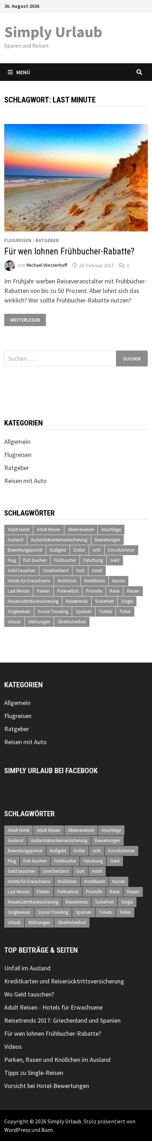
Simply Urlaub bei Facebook (51, 770)
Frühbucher (65, 560)
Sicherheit (104, 601)
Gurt (80, 570)
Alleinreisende (81, 530)
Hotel (97, 570)
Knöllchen (67, 581)
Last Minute (18, 591)
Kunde (118, 581)
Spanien (84, 611)
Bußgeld (58, 550)
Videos (13, 1046)
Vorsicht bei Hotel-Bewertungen (46, 1086)
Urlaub (14, 622)
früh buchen (35, 560)
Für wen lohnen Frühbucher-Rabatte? (69, 251)
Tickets (105, 611)
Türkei (125, 611)
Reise (114, 591)
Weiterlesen (25, 320)
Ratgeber (47, 240)
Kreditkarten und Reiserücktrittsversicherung (64, 981)
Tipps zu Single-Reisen (33, 1073)
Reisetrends (77, 601)
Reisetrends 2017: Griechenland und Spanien (62, 1020)
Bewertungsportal (25, 550)
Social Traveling (53, 611)
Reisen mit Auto (25, 481)
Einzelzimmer (121, 550)
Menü (23, 72)
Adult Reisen (48, 530)
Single (127, 601)
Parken (43, 591)
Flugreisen (17, 240)
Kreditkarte (94, 581)
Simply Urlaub (53, 31)
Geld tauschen (21, 570)
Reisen (133, 591)
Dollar (79, 550)
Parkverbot (67, 591)
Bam (47, 1129)
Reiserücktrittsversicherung (33, 601)
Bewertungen (107, 540)
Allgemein (17, 441)
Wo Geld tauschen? (29, 994)
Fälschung (93, 560)
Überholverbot (72, 622)
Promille (94, 591)
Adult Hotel (18, 530)
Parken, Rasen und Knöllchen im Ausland (57, 1059)
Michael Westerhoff (47, 265)
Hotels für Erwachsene (29, 581)
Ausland (15, 540)
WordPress (17, 1129)
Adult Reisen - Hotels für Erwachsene (53, 1007)
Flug (12, 560)
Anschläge (111, 530)
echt (97, 550)
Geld (114, 560)
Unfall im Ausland (27, 968)
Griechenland (56, 570)
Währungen (39, 622)
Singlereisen (19, 611)
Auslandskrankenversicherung (59, 540)
